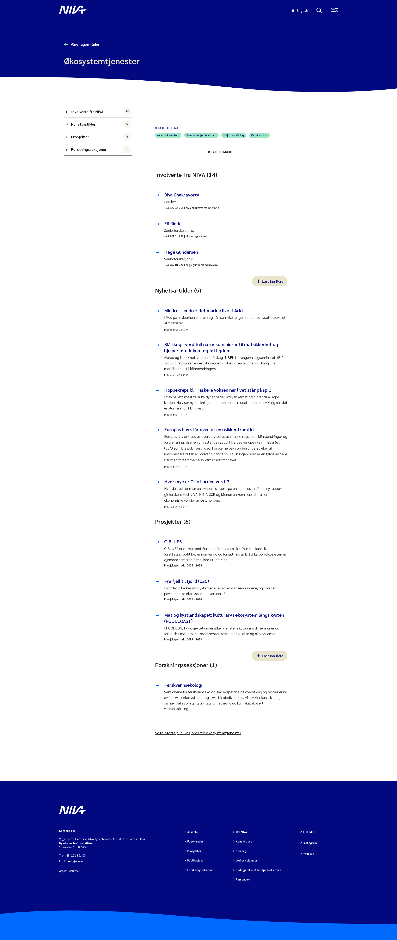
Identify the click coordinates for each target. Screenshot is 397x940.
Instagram (310, 843)
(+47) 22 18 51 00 (74, 855)
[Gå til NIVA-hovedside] (171, 10)
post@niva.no (76, 861)
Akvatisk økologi (168, 135)
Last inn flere (272, 281)
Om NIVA (241, 832)
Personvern (243, 879)
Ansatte (192, 832)
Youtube (308, 854)
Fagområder (195, 841)
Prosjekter (99, 136)
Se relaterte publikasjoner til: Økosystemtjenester (198, 732)
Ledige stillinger (246, 860)
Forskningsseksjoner (99, 149)
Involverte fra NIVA (100, 111)
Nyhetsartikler (99, 124)
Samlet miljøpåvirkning (201, 135)
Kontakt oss (244, 841)
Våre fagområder (84, 44)
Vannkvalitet (259, 135)
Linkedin (308, 832)
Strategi (241, 851)
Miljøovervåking (234, 135)
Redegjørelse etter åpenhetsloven (258, 870)
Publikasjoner (196, 860)
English (302, 10)
